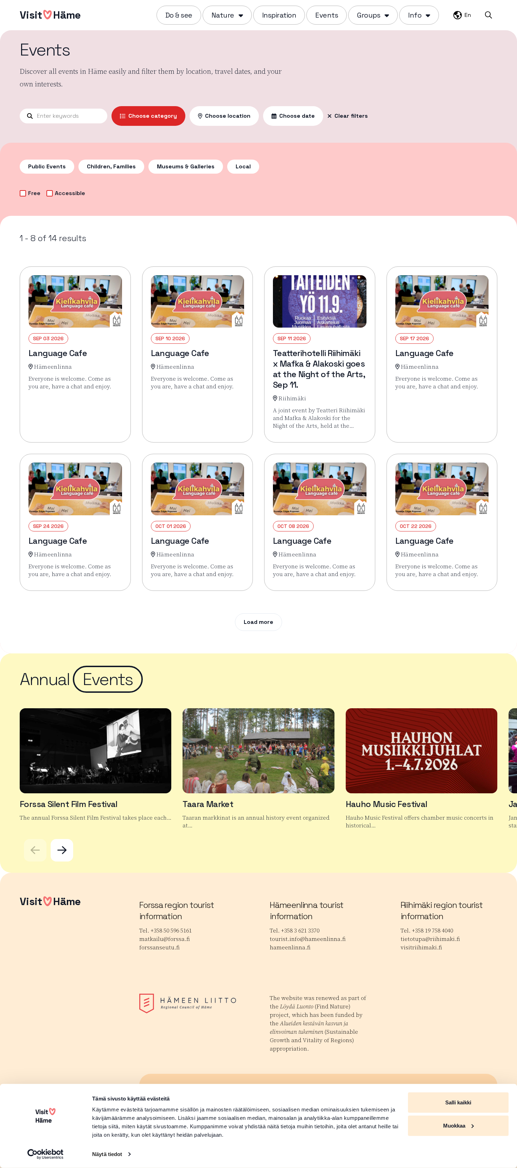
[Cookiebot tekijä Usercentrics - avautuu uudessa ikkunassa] (45, 1154)
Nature (222, 15)
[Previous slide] (35, 850)
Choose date (297, 116)
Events (326, 15)
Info (414, 15)
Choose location (227, 116)
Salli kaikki (458, 1102)
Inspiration (279, 15)
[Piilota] (240, 15)
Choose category (152, 116)
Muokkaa (454, 1125)
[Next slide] (62, 850)
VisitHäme (50, 15)
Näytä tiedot (107, 1154)
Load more (258, 622)
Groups (368, 15)
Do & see (178, 15)
